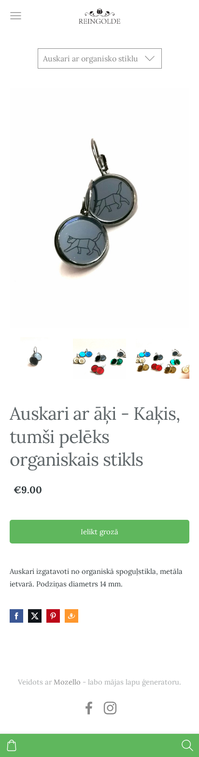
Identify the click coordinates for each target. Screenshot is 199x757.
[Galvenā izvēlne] (15, 15)
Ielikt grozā (99, 531)
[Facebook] (89, 708)
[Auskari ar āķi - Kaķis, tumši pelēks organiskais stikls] (36, 358)
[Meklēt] (187, 745)
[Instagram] (110, 708)
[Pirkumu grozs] (11, 745)
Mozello (67, 681)
